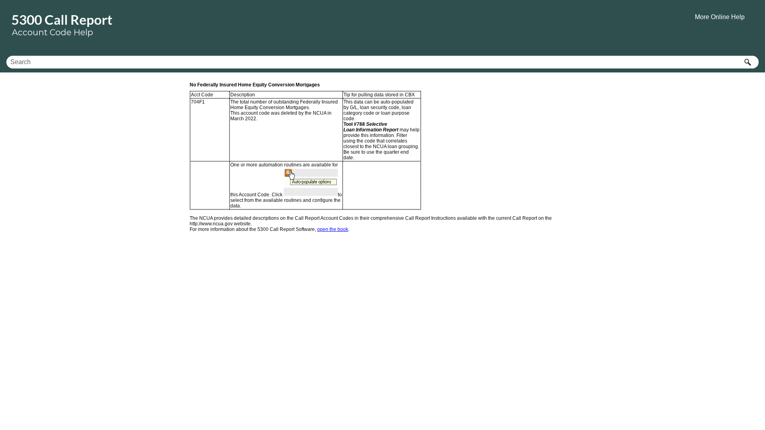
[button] (747, 62)
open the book (332, 229)
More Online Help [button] (720, 17)
